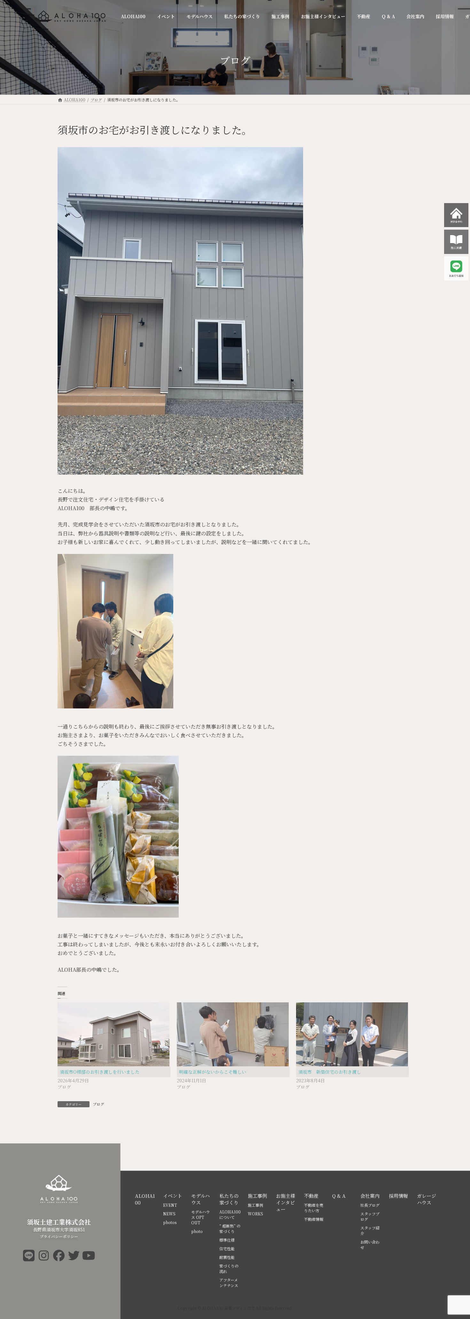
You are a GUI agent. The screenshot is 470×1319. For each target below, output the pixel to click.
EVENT (170, 1205)
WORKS (255, 1213)
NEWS (169, 1213)
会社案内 (370, 1195)
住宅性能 (227, 1248)
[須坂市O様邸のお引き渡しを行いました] (114, 1034)
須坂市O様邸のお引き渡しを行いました (99, 1072)
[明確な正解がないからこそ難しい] (233, 1034)
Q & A (339, 1195)
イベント (172, 1195)
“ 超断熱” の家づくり (229, 1228)
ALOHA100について (230, 1214)
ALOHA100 (145, 1199)
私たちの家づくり (229, 1199)
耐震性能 (227, 1257)
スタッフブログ (370, 1216)
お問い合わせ (370, 1244)
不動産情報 (313, 1219)
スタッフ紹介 (370, 1230)
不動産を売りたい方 (313, 1207)
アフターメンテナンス (228, 1282)
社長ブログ (370, 1205)
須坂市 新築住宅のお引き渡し (329, 1072)
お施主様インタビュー (285, 1202)
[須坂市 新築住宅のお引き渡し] (352, 1034)
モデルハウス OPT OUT (200, 1217)
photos (169, 1222)
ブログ (98, 1104)
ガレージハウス (426, 1199)
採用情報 (398, 1195)
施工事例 (257, 1195)
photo (197, 1231)
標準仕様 (227, 1240)
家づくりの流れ (229, 1268)
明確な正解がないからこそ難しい (212, 1072)
